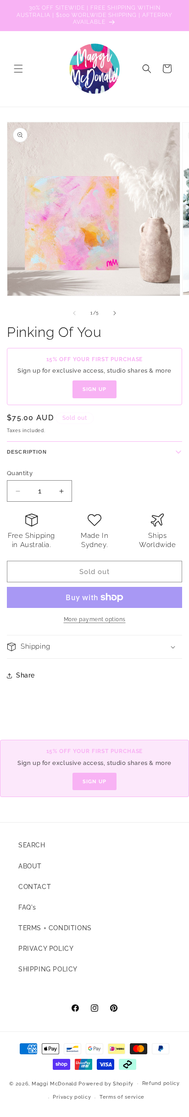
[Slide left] (74, 313)
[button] (18, 69)
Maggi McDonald (54, 1083)
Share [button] (25, 675)
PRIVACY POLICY (45, 948)
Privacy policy (72, 1097)
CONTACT (34, 886)
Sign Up (94, 389)
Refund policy (161, 1083)
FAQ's (27, 907)
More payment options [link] (95, 619)
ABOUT (30, 866)
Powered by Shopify (105, 1083)
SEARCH (31, 845)
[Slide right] (115, 313)
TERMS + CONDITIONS (55, 928)
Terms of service (122, 1097)
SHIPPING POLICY (48, 969)
